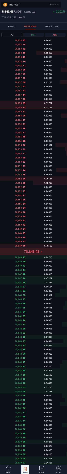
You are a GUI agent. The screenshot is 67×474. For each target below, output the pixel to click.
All (12, 34)
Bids (33, 34)
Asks (55, 34)
